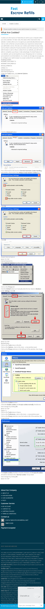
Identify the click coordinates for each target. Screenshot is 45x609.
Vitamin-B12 (17, 564)
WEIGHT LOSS (36, 552)
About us (5, 493)
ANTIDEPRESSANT (18, 552)
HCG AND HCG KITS (6, 552)
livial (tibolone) (32, 568)
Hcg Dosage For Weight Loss (16, 599)
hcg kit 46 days (6, 566)
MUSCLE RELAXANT (32, 558)
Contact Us (6, 509)
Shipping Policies (8, 511)
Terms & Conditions (9, 514)
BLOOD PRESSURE (6, 556)
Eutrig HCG (25, 564)
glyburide (13, 581)
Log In (43, 2)
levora (25, 568)
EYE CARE (36, 554)
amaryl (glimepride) (22, 583)
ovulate (32, 564)
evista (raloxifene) (15, 574)
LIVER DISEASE (11, 554)
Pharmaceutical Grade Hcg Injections (11, 601)
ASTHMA (8, 562)
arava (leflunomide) (27, 574)
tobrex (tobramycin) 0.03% (9, 589)
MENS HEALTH (16, 556)
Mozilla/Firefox (6, 66)
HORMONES (35, 556)
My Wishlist (35, 2)
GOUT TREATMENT (24, 562)
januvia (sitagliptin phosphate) (9, 585)
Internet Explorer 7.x (8, 61)
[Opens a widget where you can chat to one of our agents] (30, 597)
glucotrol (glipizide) (23, 581)
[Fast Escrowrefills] (22, 10)
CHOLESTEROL (33, 560)
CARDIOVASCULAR (20, 558)
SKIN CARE (11, 558)
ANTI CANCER (29, 554)
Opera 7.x (4, 68)
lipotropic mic (40, 564)
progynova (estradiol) (7, 570)
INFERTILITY (17, 560)
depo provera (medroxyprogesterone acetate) (23, 572)
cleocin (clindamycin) (15, 568)
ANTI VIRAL (25, 560)
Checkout (39, 2)
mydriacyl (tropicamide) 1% (14, 587)
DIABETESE (4, 558)
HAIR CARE (10, 560)
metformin (23, 578)
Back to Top (5, 259)
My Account (28, 2)
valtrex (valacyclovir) (15, 576)
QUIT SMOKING (26, 556)
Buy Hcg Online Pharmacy (8, 597)
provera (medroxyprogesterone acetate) (25, 570)
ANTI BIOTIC (27, 552)
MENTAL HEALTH (35, 562)
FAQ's (4, 500)
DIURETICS (15, 562)
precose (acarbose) (34, 583)
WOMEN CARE (20, 554)
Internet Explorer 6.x (8, 63)
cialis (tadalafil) (14, 590)
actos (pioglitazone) (13, 578)
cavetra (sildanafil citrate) (8, 593)
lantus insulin (23, 585)
